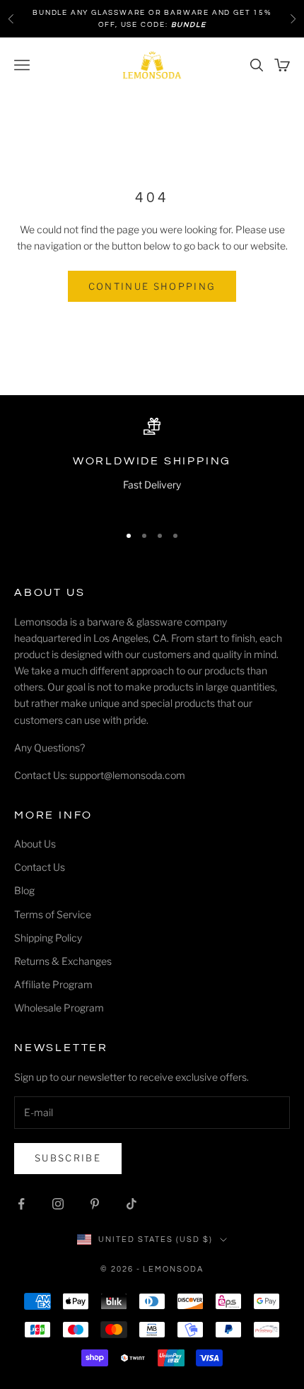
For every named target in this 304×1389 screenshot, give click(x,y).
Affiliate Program (53, 984)
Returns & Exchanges (63, 961)
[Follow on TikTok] (131, 1204)
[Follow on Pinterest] (95, 1204)
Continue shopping (152, 286)
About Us (35, 844)
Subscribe (68, 1158)
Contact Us (39, 867)
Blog (24, 890)
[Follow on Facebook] (21, 1204)
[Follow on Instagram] (58, 1204)
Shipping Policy (48, 938)
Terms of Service (52, 914)
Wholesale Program (59, 1008)
